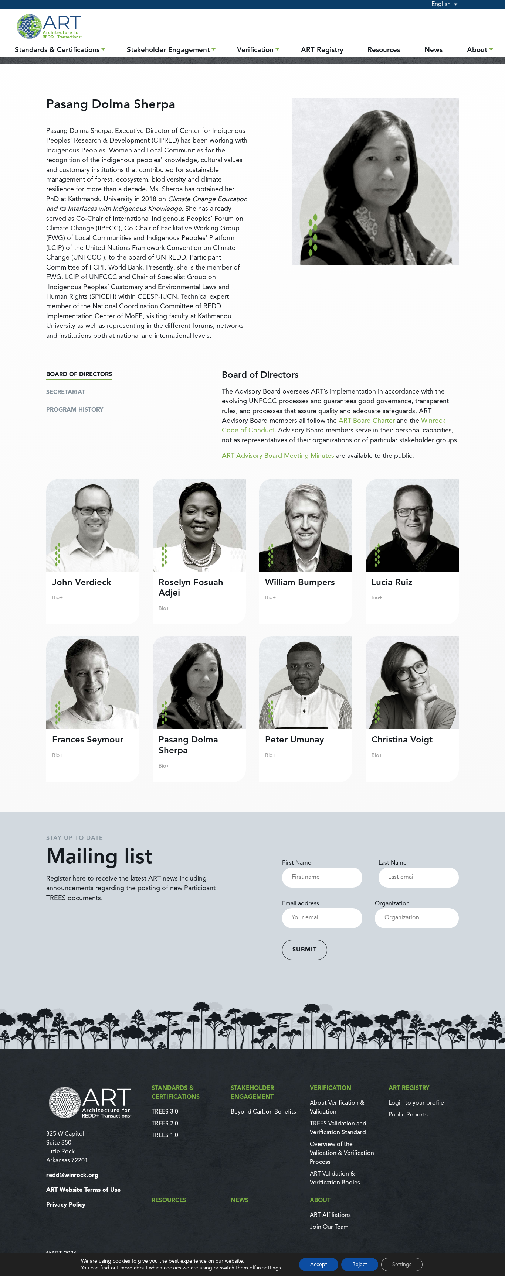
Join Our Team (329, 1227)
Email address (300, 904)
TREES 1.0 (165, 1136)
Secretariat (65, 392)
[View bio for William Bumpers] (306, 552)
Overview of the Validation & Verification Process (342, 1153)
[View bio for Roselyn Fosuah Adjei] (199, 552)
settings (271, 1267)
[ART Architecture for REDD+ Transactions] (94, 1102)
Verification (255, 50)
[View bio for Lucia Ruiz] (412, 552)
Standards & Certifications (57, 50)
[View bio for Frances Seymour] (93, 709)
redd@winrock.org (72, 1176)
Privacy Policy (65, 1205)
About (477, 50)
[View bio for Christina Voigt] (412, 709)
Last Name (393, 863)
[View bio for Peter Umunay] (306, 709)
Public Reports (408, 1115)
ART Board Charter (367, 421)
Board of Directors (79, 375)
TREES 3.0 (165, 1112)
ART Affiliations (330, 1215)
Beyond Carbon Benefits (263, 1112)
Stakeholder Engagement (168, 50)
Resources (383, 50)
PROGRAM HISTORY (74, 410)
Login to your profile (416, 1103)
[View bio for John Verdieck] (93, 552)
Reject (359, 1264)
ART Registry (322, 50)
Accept (318, 1264)
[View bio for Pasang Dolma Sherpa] (199, 709)
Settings (401, 1264)
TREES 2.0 (165, 1124)
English (441, 4)
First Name (296, 863)
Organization (392, 904)
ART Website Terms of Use (83, 1190)
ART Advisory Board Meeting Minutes (278, 456)
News (433, 50)
